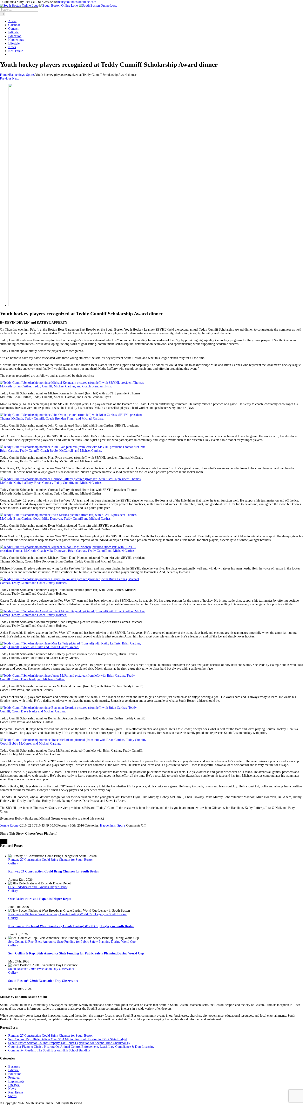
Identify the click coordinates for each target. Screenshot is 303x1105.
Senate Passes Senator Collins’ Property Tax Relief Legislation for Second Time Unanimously (69, 1043)
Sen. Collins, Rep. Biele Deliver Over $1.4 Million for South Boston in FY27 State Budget (67, 1039)
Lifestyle (14, 1085)
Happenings (108, 825)
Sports (121, 825)
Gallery (13, 863)
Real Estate (15, 1092)
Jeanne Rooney (10, 825)
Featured (14, 1077)
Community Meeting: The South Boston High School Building (49, 1050)
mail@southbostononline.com (76, 2)
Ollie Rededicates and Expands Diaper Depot (37, 887)
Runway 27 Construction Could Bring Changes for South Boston (50, 859)
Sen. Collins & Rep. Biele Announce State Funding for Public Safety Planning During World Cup (72, 941)
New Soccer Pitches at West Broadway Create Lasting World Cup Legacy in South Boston (67, 914)
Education (14, 1074)
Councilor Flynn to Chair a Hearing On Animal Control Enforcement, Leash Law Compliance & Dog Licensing (81, 1046)
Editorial (13, 1070)
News (12, 1088)
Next (15, 78)
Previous (5, 78)
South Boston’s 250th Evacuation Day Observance (41, 969)
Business (14, 1066)
